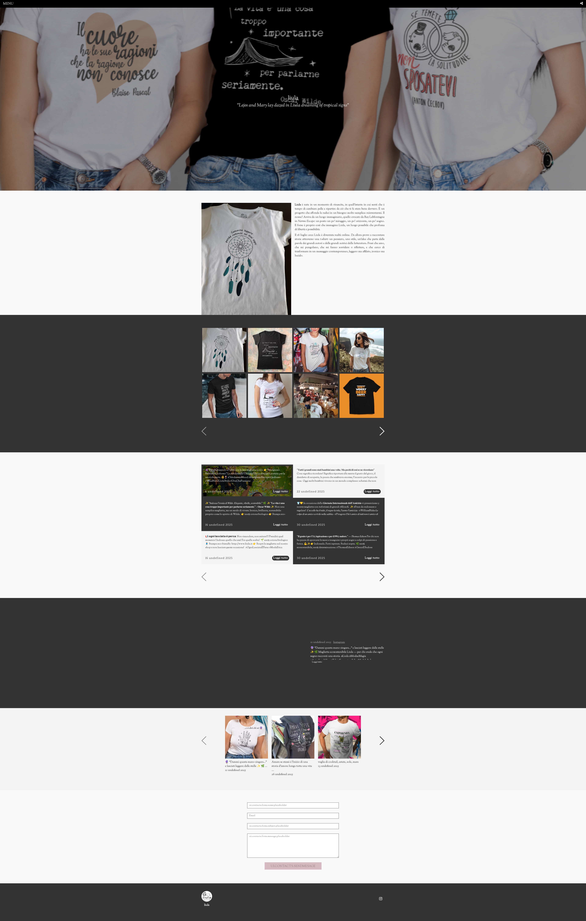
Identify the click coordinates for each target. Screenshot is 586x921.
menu (8, 3)
